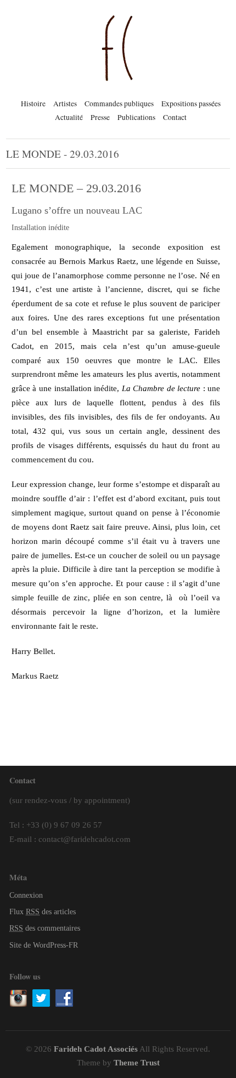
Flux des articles (42, 912)
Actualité (69, 117)
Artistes (65, 103)
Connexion (26, 895)
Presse (100, 117)
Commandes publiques (119, 103)
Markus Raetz (35, 675)
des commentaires (44, 928)
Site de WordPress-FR (43, 945)
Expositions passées (191, 103)
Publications (136, 117)
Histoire (33, 103)
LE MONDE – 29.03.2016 (76, 188)
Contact (175, 117)
